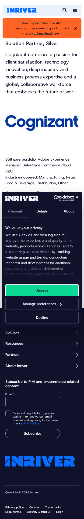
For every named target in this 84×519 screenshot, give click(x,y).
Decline (42, 318)
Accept (42, 290)
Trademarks (53, 507)
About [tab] (69, 211)
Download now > (49, 33)
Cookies (34, 507)
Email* (9, 394)
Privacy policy (14, 507)
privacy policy (30, 423)
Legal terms (13, 512)
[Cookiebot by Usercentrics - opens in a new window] (59, 198)
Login (59, 512)
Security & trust (37, 512)
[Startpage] (22, 10)
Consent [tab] (15, 211)
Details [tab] (42, 211)
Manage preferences (39, 304)
